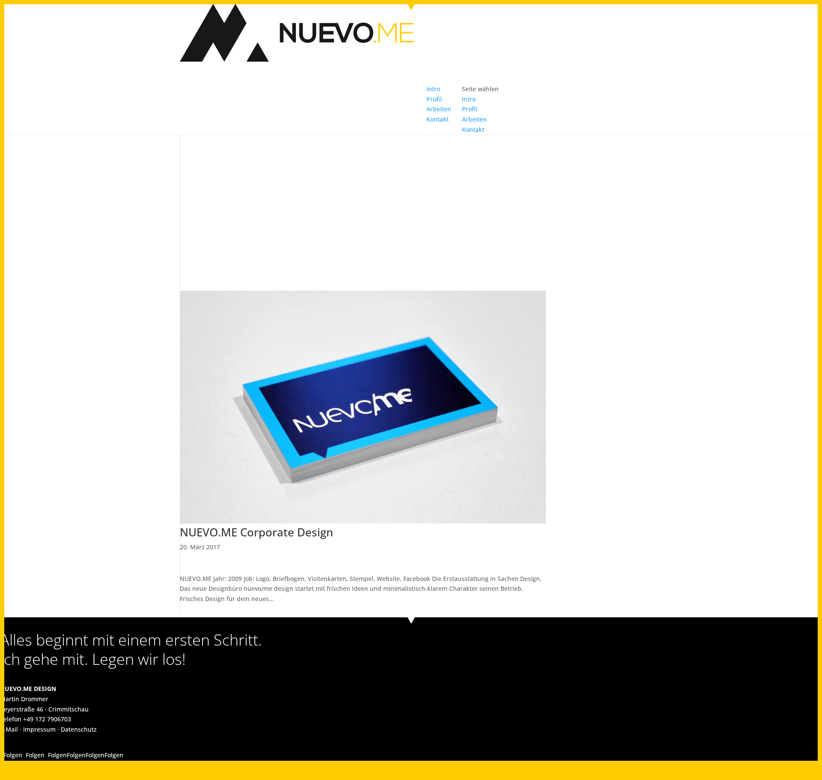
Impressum (39, 729)
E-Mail (9, 729)
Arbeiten (474, 119)
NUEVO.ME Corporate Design (256, 532)
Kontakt (437, 119)
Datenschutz (79, 729)
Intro (469, 99)
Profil (469, 109)
